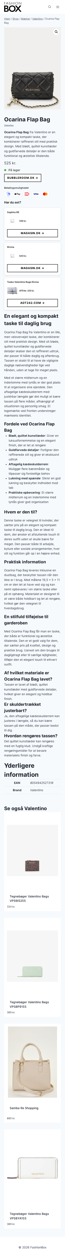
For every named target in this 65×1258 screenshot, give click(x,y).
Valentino (9, 125)
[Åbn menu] (57, 7)
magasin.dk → (32, 233)
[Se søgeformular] (49, 7)
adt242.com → (32, 303)
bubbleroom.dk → (22, 177)
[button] (56, 32)
